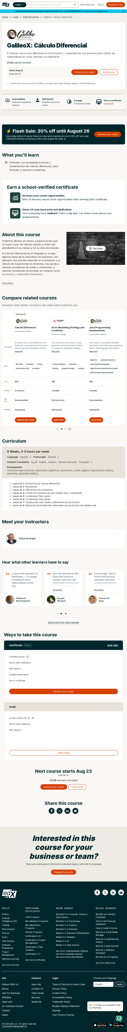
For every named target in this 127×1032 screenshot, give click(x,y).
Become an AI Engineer (107, 957)
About (5, 988)
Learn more (102, 11)
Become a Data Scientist (107, 946)
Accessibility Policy (62, 997)
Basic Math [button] (19, 364)
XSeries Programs (33, 932)
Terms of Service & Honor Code (68, 984)
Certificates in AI (33, 936)
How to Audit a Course (106, 928)
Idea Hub (36, 984)
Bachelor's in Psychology (68, 921)
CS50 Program (32, 917)
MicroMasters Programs (36, 921)
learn (15, 17)
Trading (5, 925)
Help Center (38, 993)
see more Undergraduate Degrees (72, 951)
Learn (18, 4)
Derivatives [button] (35, 368)
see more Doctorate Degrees (69, 957)
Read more (19, 351)
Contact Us (37, 988)
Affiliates (6, 997)
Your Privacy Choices (63, 1015)
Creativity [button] (81, 368)
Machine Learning (10, 959)
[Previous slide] (57, 613)
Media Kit (36, 1001)
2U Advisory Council (12, 1006)
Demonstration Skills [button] (22, 368)
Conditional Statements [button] (108, 360)
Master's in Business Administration (72, 933)
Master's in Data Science (67, 945)
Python (5, 914)
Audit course (109, 72)
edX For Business (87, 5)
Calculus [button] (39, 364)
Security (36, 997)
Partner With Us (10, 984)
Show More (7, 283)
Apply (120, 984)
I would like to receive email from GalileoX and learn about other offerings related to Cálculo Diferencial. (52, 83)
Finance (5, 933)
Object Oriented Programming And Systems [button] (104, 368)
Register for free (116, 5)
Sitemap (56, 1010)
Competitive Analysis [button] (68, 368)
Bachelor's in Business (66, 929)
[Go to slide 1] (61, 429)
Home (5, 17)
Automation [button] (73, 364)
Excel (4, 937)
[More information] (65, 139)
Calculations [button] (30, 364)
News (5, 1015)
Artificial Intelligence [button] (59, 364)
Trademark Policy (61, 1001)
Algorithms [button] (93, 360)
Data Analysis (8, 929)
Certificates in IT (33, 954)
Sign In (101, 5)
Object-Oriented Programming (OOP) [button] (101, 372)
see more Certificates (35, 960)
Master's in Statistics (65, 937)
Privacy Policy (59, 988)
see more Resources (105, 963)
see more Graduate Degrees (69, 954)
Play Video (98, 248)
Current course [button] (20, 314)
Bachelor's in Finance (66, 925)
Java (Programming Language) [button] (99, 364)
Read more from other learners (63, 622)
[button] (74, 5)
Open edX (7, 1001)
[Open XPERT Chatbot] (118, 1017)
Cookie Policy (59, 993)
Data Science (8, 941)
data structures (31, 17)
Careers (6, 1010)
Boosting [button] (55, 368)
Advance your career (85, 72)
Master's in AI (62, 941)
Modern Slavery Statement (65, 1006)
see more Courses (10, 965)
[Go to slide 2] (65, 429)
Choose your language (104, 978)
